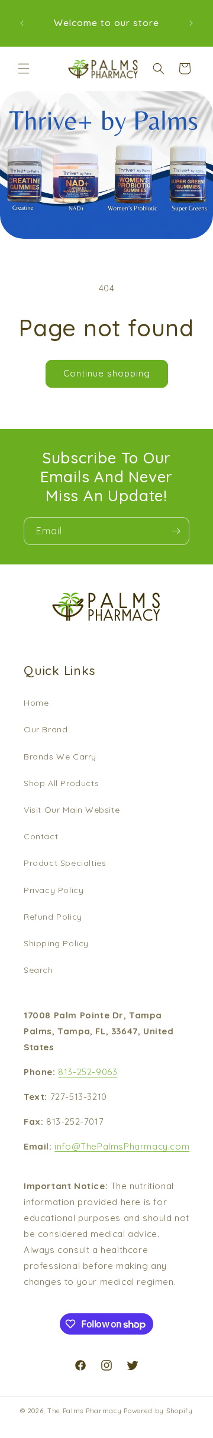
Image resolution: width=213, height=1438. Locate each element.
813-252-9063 (87, 1071)
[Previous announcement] (22, 23)
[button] (24, 69)
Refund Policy (53, 916)
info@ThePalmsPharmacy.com (121, 1146)
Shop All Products (61, 783)
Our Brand (45, 729)
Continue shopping (106, 373)
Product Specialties (65, 863)
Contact (41, 836)
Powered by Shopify (158, 1411)
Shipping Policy (56, 943)
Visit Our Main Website (72, 809)
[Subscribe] (176, 531)
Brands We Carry (60, 756)
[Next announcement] (191, 23)
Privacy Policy (53, 890)
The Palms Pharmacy (84, 1411)
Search (38, 970)
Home (36, 702)
